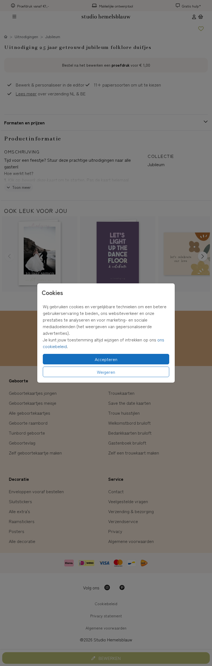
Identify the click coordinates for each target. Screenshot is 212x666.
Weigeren (106, 372)
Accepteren (106, 359)
